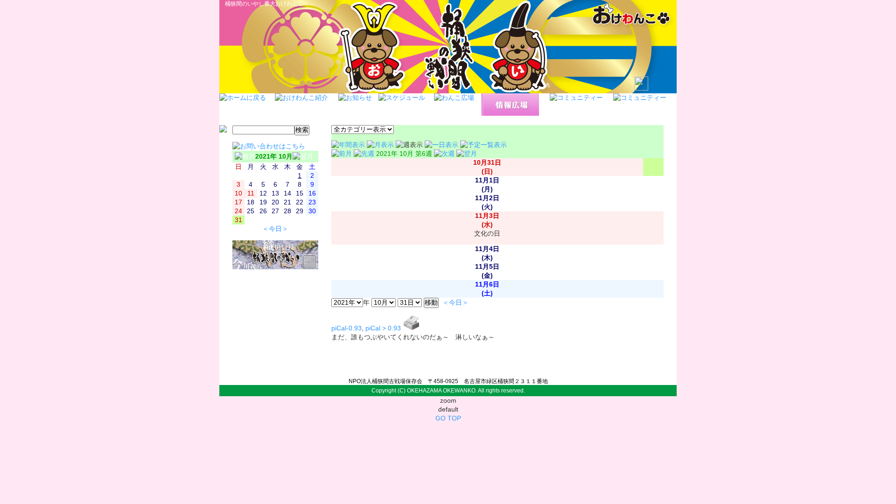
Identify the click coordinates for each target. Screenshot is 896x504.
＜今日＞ (275, 228)
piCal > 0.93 (383, 328)
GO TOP (448, 418)
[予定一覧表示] (483, 144)
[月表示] (381, 144)
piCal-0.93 (346, 328)
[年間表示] (349, 144)
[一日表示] (442, 144)
